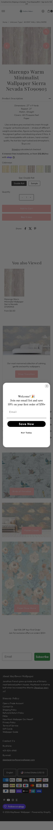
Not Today (26, 433)
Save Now (26, 424)
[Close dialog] (47, 386)
